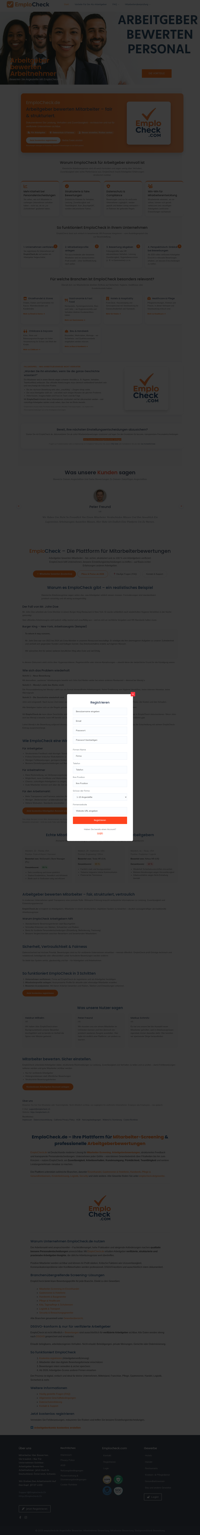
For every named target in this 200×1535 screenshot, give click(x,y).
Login (100, 833)
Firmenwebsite (80, 804)
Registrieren (100, 820)
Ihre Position (79, 777)
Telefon (76, 763)
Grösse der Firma (81, 790)
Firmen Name (79, 749)
